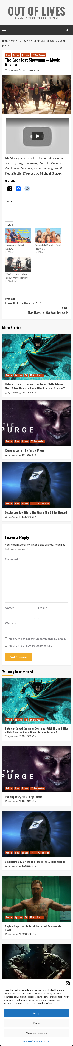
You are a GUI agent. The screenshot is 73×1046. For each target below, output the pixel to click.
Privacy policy (42, 1041)
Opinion (16, 54)
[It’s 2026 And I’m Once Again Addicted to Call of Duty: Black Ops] (36, 967)
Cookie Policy (28, 1041)
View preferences (36, 1033)
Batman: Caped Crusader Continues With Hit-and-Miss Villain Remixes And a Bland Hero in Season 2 (35, 386)
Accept (36, 1013)
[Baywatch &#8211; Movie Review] (18, 235)
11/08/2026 (26, 517)
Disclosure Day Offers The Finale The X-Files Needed (36, 512)
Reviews (25, 54)
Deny (36, 1023)
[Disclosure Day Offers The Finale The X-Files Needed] (36, 485)
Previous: (23, 301)
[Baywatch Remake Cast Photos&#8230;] (48, 235)
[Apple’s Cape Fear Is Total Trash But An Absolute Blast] (36, 899)
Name (10, 607)
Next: (48, 310)
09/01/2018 (27, 70)
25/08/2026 (26, 392)
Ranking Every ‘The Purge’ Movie (24, 450)
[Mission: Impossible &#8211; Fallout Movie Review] (18, 264)
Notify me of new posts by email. (30, 645)
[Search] (67, 30)
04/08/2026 (26, 934)
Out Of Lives (36, 11)
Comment (12, 559)
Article (9, 375)
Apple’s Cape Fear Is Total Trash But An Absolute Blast (33, 928)
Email (42, 607)
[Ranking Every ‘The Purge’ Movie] (36, 423)
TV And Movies (38, 54)
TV (26, 375)
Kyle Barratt (13, 393)
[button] (67, 983)
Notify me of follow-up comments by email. (37, 638)
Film (8, 54)
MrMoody (13, 70)
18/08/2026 (26, 454)
